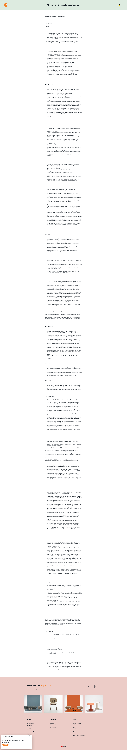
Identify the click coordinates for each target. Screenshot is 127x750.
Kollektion (74, 724)
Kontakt (74, 732)
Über (74, 731)
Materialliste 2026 (53, 727)
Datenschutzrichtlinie (76, 736)
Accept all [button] (5, 744)
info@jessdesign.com (30, 723)
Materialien (75, 728)
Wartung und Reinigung (77, 723)
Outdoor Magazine (53, 724)
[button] (5, 746)
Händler (74, 727)
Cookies (74, 738)
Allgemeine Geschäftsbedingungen (79, 735)
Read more (17, 738)
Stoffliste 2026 (52, 723)
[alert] (16, 742)
